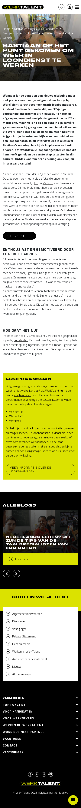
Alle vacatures (19, 236)
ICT (36, 183)
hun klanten (21, 340)
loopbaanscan (11, 214)
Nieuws (16, 666)
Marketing (49, 183)
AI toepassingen (22, 674)
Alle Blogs (19, 505)
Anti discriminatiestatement (29, 659)
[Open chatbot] (73, 800)
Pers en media (21, 644)
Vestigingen (19, 629)
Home (6, 28)
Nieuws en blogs (24, 28)
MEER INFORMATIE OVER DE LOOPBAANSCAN (30, 469)
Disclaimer (18, 621)
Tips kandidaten (48, 28)
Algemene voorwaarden (27, 613)
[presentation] (6, 573)
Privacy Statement (24, 636)
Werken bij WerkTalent (26, 651)
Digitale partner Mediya (53, 792)
